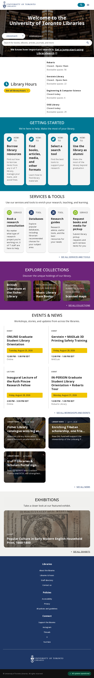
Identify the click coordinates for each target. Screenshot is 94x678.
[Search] (87, 42)
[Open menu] (88, 5)
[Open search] (81, 5)
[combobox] (13, 36)
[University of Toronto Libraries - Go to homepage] (47, 661)
